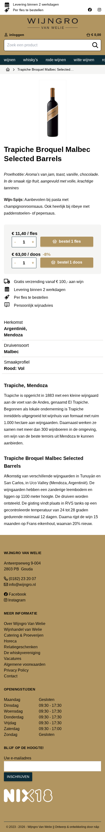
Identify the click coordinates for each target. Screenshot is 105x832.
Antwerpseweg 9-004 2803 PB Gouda (22, 566)
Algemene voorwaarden (24, 664)
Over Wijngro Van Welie (24, 624)
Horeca (10, 641)
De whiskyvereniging (22, 653)
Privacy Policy (16, 670)
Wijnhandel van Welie (23, 629)
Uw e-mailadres (17, 758)
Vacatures (12, 659)
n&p (96, 827)
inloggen (16, 35)
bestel (69, 241)
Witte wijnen (84, 60)
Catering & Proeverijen (23, 635)
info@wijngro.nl (22, 584)
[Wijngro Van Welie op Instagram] (99, 10)
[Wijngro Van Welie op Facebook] (90, 10)
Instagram (16, 600)
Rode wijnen (56, 60)
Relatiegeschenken (21, 647)
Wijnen (9, 60)
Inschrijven (18, 777)
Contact (10, 676)
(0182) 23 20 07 (22, 579)
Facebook (17, 594)
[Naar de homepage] (8, 69)
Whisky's (30, 60)
